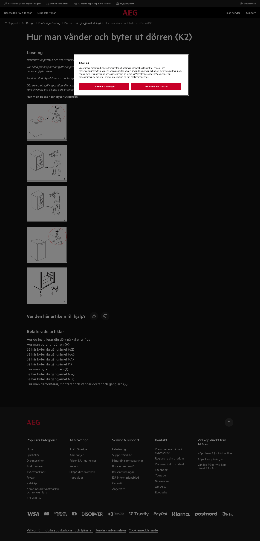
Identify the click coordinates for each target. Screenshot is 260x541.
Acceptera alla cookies (156, 86)
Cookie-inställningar (104, 86)
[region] (131, 75)
